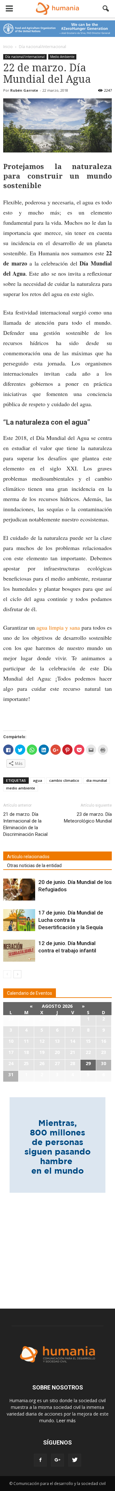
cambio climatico (64, 780)
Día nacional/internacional (25, 56)
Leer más (66, 1420)
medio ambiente (20, 788)
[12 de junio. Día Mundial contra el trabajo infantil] (19, 951)
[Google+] (57, 1460)
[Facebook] (40, 1460)
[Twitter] (74, 1460)
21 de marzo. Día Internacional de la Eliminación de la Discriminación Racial (25, 824)
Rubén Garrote (24, 90)
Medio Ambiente (62, 56)
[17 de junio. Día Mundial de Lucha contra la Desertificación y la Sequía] (19, 920)
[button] (106, 8)
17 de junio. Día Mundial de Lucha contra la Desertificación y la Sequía (70, 919)
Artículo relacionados (28, 856)
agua (37, 780)
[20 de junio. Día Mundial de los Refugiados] (19, 890)
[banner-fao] (57, 28)
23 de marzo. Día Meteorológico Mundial (88, 817)
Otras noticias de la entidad (34, 865)
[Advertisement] (57, 1246)
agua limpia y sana (58, 627)
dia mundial (96, 780)
